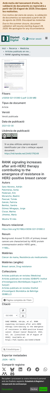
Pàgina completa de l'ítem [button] (19, 300)
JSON (4, 359)
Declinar (34, 389)
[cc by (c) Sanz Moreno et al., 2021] (25, 136)
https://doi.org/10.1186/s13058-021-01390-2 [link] (23, 229)
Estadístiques (12, 349)
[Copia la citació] (23, 310)
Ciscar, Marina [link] (9, 211)
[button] (23, 38)
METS (12, 359)
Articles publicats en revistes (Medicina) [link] (18, 51)
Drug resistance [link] (24, 266)
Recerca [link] (13, 48)
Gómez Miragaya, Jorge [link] (13, 208)
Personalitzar (7, 389)
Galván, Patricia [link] (9, 202)
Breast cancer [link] (8, 266)
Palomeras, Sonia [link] (10, 189)
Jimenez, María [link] (9, 214)
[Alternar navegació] (46, 38)
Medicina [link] (24, 48)
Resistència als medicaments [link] (33, 257)
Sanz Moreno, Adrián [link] (12, 186)
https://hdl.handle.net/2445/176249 (21, 153)
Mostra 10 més (9, 219)
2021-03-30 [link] (8, 125)
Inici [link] (4, 48)
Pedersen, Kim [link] (9, 193)
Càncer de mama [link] (10, 257)
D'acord (43, 389)
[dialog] (25, 384)
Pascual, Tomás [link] (9, 199)
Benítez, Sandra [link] (9, 205)
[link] (25, 97)
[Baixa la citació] (23, 316)
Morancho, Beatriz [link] (11, 196)
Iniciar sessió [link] (35, 38)
